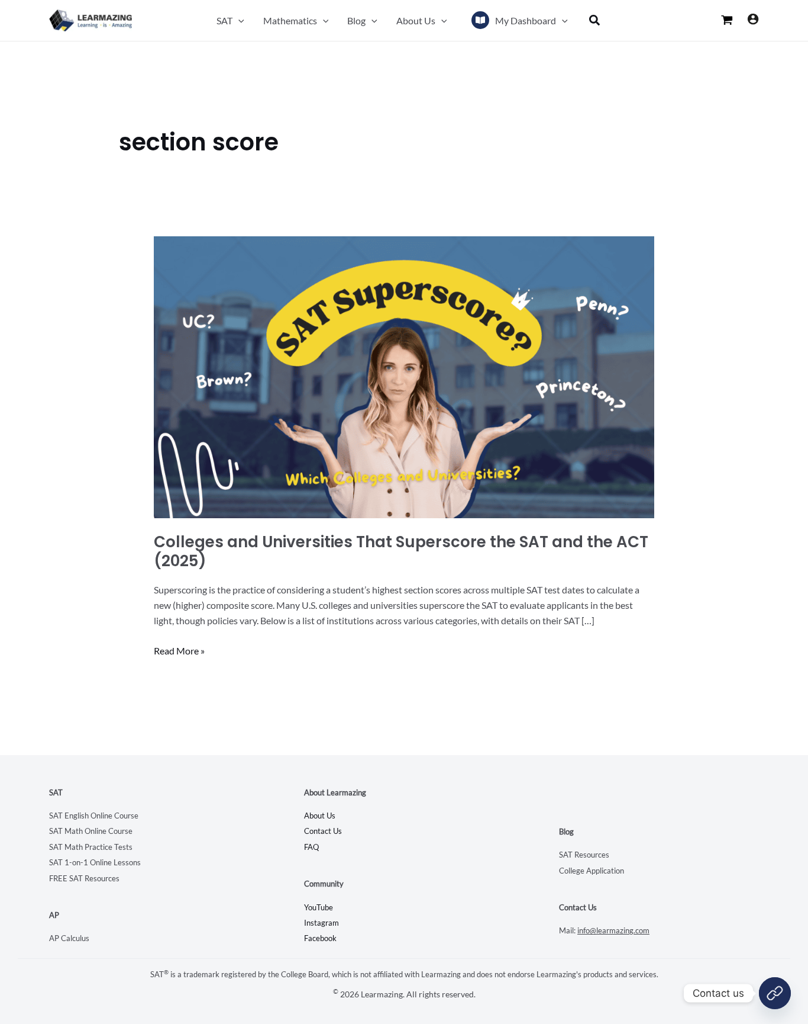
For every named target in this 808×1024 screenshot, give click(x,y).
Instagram (321, 922)
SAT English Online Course (93, 815)
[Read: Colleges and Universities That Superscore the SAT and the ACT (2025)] (404, 375)
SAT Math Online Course (90, 831)
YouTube (318, 907)
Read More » (179, 649)
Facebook (320, 938)
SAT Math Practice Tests (90, 847)
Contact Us (323, 831)
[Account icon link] (753, 19)
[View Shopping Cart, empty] (727, 20)
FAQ (311, 847)
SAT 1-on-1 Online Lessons (95, 862)
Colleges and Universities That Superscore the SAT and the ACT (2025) (401, 551)
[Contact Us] (775, 993)
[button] (238, 20)
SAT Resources (584, 854)
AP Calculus (69, 938)
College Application (591, 870)
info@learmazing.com (613, 930)
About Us (319, 815)
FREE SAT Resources (84, 878)
